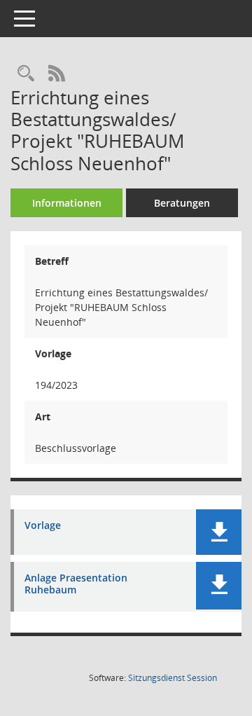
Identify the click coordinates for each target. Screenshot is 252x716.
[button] (218, 532)
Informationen (67, 202)
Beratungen (182, 202)
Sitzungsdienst (172, 678)
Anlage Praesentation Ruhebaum (75, 584)
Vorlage (42, 526)
